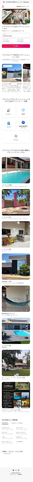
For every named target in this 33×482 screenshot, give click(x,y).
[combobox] (16, 36)
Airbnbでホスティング (23, 6)
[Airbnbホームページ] (3, 6)
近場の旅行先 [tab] (5, 423)
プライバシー (13, 474)
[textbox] (9, 41)
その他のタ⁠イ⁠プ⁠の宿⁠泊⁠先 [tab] (17, 423)
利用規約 (20, 474)
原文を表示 (26, 2)
